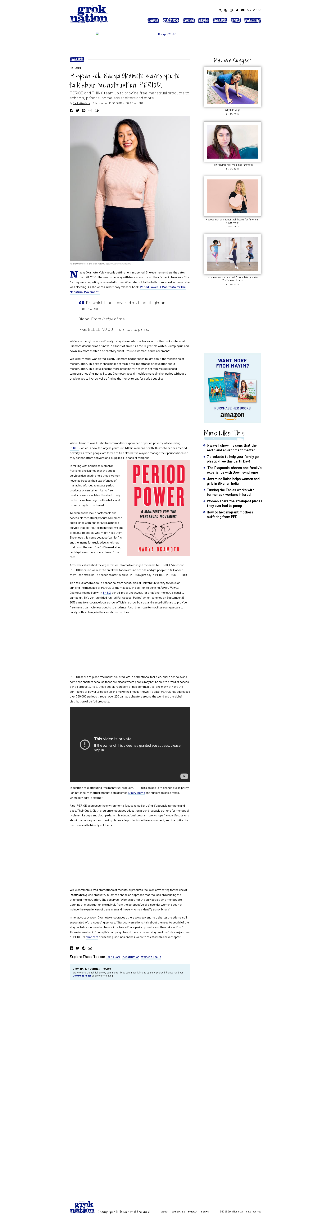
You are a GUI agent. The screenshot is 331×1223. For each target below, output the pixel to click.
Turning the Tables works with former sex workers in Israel (230, 492)
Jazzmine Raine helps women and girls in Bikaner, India (233, 480)
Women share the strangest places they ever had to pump (234, 503)
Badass (75, 68)
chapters (92, 937)
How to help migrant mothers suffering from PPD (230, 514)
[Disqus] (130, 1035)
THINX (107, 592)
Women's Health (151, 957)
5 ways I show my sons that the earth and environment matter (232, 447)
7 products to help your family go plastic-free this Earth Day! (233, 458)
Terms (205, 1211)
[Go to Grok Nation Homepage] (89, 14)
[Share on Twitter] (77, 110)
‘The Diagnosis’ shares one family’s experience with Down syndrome (234, 469)
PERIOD (74, 448)
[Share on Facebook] (71, 110)
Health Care (113, 957)
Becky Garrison (81, 103)
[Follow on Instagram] (231, 10)
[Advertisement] (130, 410)
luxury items (136, 792)
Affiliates (178, 1211)
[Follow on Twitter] (237, 10)
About (165, 1211)
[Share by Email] (90, 110)
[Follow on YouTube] (242, 10)
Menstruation (130, 957)
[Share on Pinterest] (83, 110)
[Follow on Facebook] (225, 10)
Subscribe (254, 10)
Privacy (193, 1211)
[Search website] (220, 10)
